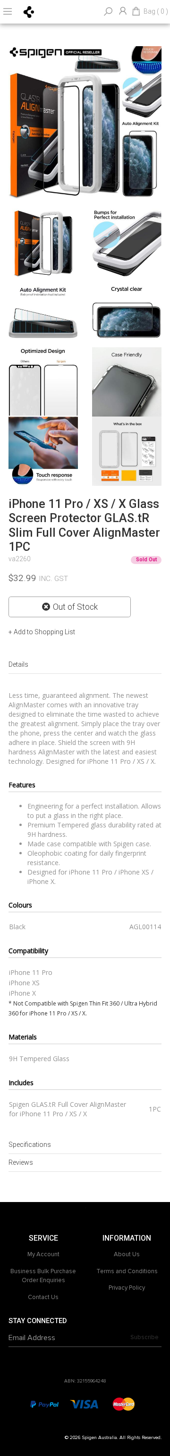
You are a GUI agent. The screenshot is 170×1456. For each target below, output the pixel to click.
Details (18, 664)
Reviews (20, 1162)
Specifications (29, 1144)
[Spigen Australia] (29, 11)
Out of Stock (75, 607)
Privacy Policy (127, 1288)
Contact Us (43, 1297)
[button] (41, 632)
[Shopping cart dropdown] (136, 11)
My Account (43, 1254)
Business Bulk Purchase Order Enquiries (43, 1276)
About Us (127, 1254)
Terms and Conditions (127, 1271)
